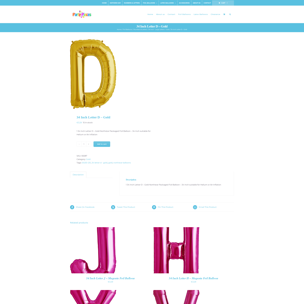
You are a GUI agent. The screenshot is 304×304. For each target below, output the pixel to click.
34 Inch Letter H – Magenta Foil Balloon (193, 278)
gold (110, 163)
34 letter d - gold (99, 163)
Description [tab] (78, 175)
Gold (88, 159)
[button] (230, 14)
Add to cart (102, 144)
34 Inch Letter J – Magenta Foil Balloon (110, 278)
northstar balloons (122, 163)
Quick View (101, 251)
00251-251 (86, 163)
